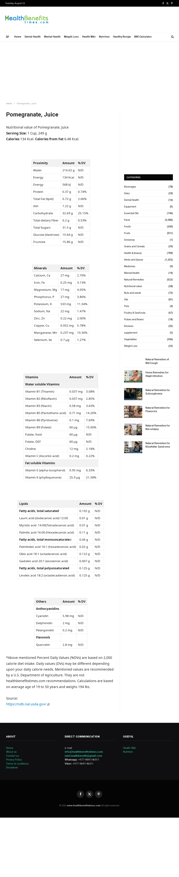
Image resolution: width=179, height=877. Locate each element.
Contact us (12, 755)
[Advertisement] (89, 71)
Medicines (129, 266)
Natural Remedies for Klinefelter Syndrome (157, 445)
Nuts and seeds (132, 292)
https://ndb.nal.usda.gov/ (26, 704)
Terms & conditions (17, 763)
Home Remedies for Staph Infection (157, 374)
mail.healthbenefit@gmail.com (83, 755)
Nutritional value (133, 286)
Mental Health (52, 36)
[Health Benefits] (26, 19)
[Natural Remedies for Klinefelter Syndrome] (133, 447)
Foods (127, 226)
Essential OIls (131, 213)
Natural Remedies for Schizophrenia (157, 392)
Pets (126, 306)
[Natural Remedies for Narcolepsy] (133, 429)
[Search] (172, 37)
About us (11, 751)
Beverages (130, 186)
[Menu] (7, 36)
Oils (126, 299)
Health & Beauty (133, 253)
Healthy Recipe (122, 36)
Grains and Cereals (134, 246)
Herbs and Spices (133, 259)
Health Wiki (89, 36)
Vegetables (130, 339)
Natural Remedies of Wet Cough (157, 361)
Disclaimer (12, 767)
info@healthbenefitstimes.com (84, 751)
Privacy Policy (14, 759)
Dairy (127, 193)
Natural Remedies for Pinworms (157, 409)
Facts (127, 219)
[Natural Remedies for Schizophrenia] (133, 394)
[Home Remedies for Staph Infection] (133, 376)
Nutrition (104, 36)
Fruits (127, 233)
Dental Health (33, 36)
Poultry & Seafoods (134, 312)
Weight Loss (71, 36)
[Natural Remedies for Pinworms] (133, 412)
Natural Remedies (134, 279)
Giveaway (129, 239)
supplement (130, 332)
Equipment (130, 206)
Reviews (128, 326)
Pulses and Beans (134, 319)
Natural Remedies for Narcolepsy (157, 427)
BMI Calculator (143, 36)
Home (17, 36)
